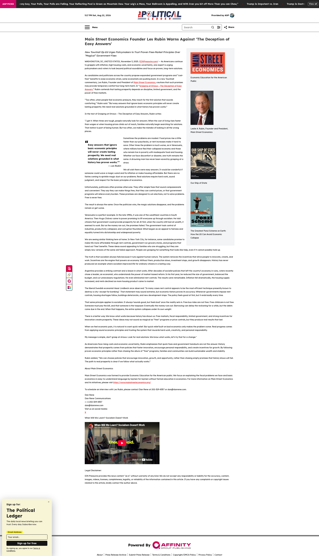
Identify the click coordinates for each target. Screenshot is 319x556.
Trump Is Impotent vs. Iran (262, 3)
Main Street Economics (144, 82)
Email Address (14, 532)
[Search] (213, 27)
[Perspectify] (69, 275)
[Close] (48, 502)
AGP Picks (8, 4)
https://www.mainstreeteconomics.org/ (132, 382)
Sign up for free (27, 543)
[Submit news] (69, 269)
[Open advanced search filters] (219, 27)
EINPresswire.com (148, 61)
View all (313, 4)
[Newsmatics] (69, 287)
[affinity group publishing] (69, 281)
